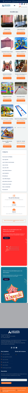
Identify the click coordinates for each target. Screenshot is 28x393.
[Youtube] (16, 348)
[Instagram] (14, 348)
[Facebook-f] (12, 348)
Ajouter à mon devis (7, 33)
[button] (15, 5)
